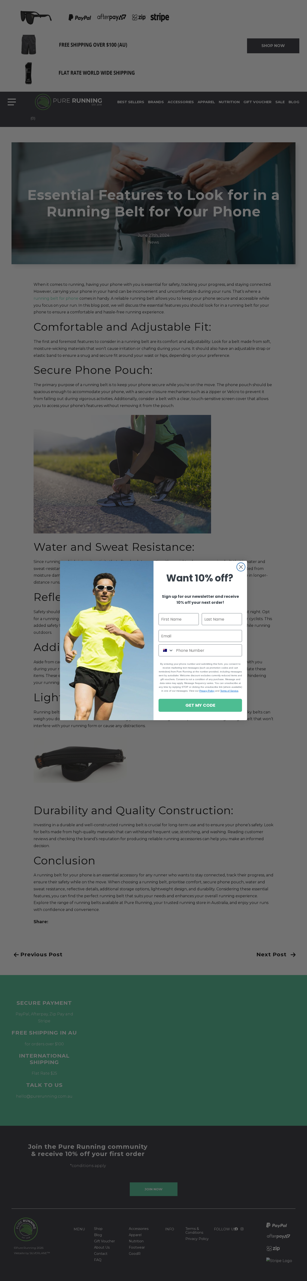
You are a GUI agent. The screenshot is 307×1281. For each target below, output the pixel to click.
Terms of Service (229, 690)
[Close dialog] (241, 567)
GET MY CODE (200, 705)
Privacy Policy (206, 690)
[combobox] (166, 650)
